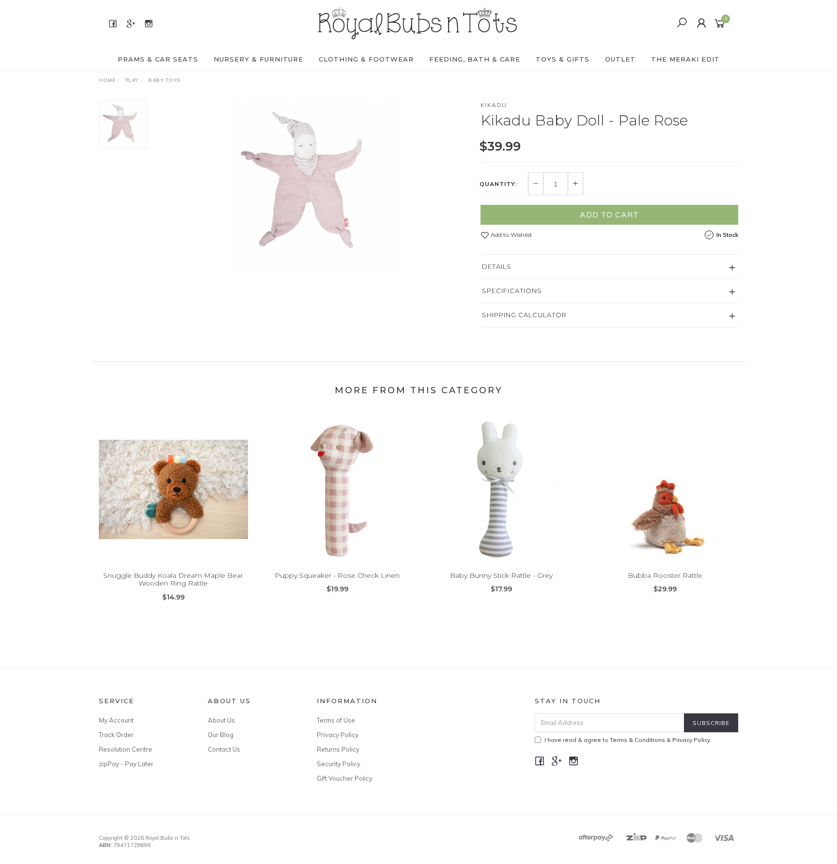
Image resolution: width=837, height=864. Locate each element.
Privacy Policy (337, 735)
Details (497, 266)
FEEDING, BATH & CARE (474, 59)
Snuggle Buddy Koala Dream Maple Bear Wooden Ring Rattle (173, 579)
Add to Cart (609, 214)
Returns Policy (338, 749)
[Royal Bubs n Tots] (417, 22)
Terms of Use (336, 720)
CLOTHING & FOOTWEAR (366, 59)
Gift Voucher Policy (344, 778)
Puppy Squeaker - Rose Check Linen (337, 575)
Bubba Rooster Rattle (665, 575)
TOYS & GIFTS (562, 59)
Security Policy (338, 764)
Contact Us (224, 749)
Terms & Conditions (637, 739)
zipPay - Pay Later (126, 764)
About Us (221, 720)
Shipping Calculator (524, 315)
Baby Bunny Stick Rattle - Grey (501, 575)
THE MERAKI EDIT (685, 59)
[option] (313, 184)
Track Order (116, 735)
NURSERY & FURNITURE (258, 59)
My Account (116, 720)
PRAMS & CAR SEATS (158, 59)
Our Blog (220, 735)
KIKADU (493, 104)
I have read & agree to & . (628, 739)
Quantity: (498, 184)
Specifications (512, 290)
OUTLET (620, 59)
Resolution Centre (125, 749)
